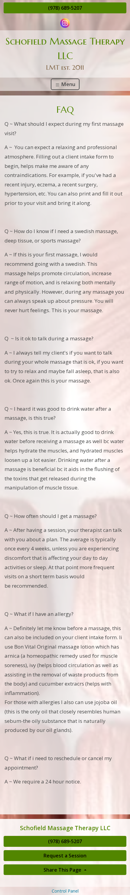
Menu (67, 84)
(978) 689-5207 (65, 8)
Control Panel (65, 891)
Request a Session (65, 855)
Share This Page (63, 870)
